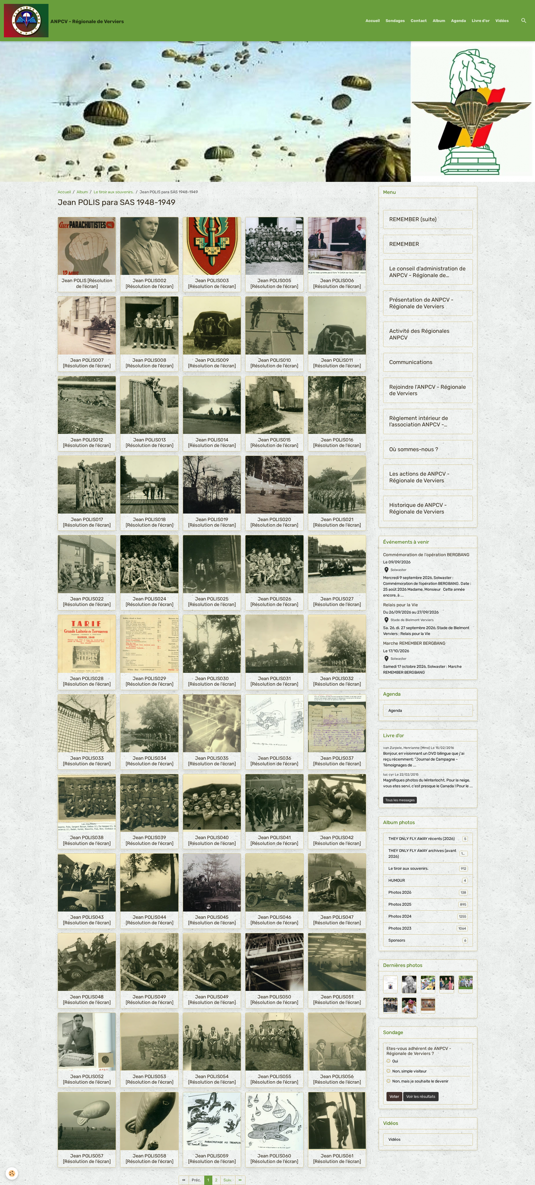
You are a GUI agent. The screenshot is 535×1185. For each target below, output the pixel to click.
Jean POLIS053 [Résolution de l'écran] (149, 1079)
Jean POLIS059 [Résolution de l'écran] (212, 1158)
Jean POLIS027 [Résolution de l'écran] (337, 601)
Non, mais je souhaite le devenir (420, 1081)
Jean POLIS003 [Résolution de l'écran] (212, 283)
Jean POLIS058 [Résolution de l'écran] (149, 1158)
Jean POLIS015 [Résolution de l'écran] (274, 442)
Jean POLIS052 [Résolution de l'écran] (87, 1079)
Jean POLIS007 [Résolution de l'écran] (87, 362)
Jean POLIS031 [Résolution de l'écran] (274, 681)
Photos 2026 (427, 892)
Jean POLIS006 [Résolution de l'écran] (337, 283)
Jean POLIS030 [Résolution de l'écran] (212, 681)
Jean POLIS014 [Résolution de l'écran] (212, 442)
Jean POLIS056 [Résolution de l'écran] (337, 1079)
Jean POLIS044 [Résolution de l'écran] (149, 919)
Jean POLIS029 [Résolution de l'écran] (149, 681)
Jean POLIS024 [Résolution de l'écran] (149, 601)
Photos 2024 (427, 916)
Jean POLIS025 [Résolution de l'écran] (212, 601)
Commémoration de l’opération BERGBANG (426, 554)
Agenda (458, 20)
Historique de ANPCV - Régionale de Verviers (418, 508)
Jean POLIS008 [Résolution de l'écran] (149, 362)
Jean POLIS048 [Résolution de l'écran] (87, 999)
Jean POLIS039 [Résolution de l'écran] (149, 840)
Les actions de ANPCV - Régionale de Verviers (419, 477)
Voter (394, 1096)
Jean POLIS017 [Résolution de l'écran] (87, 522)
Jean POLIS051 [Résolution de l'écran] (337, 999)
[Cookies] (12, 1173)
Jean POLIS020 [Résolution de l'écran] (274, 522)
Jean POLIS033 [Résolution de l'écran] (87, 760)
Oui (395, 1061)
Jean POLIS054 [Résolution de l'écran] (212, 1079)
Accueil (373, 20)
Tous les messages (400, 800)
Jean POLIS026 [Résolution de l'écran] (274, 601)
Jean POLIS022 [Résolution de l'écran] (87, 601)
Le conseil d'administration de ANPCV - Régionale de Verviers (427, 271)
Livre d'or (481, 20)
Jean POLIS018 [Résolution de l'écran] (149, 522)
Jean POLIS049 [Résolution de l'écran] (149, 999)
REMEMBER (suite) (413, 219)
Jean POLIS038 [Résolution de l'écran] (87, 840)
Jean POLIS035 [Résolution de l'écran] (212, 760)
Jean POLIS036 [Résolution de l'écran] (274, 760)
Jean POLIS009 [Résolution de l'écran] (212, 362)
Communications (410, 362)
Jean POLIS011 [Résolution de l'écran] (337, 362)
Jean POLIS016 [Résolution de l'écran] (337, 442)
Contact (419, 20)
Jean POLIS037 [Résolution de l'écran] (337, 760)
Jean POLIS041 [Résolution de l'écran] (274, 840)
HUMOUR (427, 880)
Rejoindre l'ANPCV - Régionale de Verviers (427, 390)
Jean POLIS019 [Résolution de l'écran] (212, 522)
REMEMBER (404, 244)
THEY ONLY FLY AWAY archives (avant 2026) (427, 853)
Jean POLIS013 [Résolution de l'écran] (149, 442)
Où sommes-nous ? (413, 449)
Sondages (395, 20)
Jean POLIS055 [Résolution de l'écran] (274, 1079)
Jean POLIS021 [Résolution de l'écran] (337, 522)
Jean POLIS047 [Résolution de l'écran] (337, 919)
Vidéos (502, 20)
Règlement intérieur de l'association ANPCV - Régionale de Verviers (418, 421)
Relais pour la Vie (400, 604)
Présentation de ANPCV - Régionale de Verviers (421, 303)
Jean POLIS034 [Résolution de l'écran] (149, 760)
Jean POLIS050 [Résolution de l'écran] (274, 999)
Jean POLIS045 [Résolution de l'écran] (212, 919)
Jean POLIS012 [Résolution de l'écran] (87, 442)
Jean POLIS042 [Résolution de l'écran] (337, 840)
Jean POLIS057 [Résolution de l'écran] (87, 1158)
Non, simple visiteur (409, 1071)
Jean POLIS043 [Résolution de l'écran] (87, 919)
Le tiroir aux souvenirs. (114, 192)
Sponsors (427, 940)
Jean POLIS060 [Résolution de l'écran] (274, 1158)
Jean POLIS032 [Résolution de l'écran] (337, 681)
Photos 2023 (427, 928)
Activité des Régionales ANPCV (419, 334)
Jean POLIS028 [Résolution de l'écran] (87, 681)
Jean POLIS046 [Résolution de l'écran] (274, 919)
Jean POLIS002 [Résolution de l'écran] (149, 283)
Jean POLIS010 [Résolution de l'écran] (274, 362)
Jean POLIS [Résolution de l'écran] (87, 283)
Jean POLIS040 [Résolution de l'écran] (212, 840)
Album (439, 20)
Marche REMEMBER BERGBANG (414, 643)
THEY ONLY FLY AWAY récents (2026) (427, 838)
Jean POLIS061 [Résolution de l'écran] (337, 1158)
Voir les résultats (420, 1096)
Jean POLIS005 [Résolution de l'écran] (274, 283)
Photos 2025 (427, 904)
